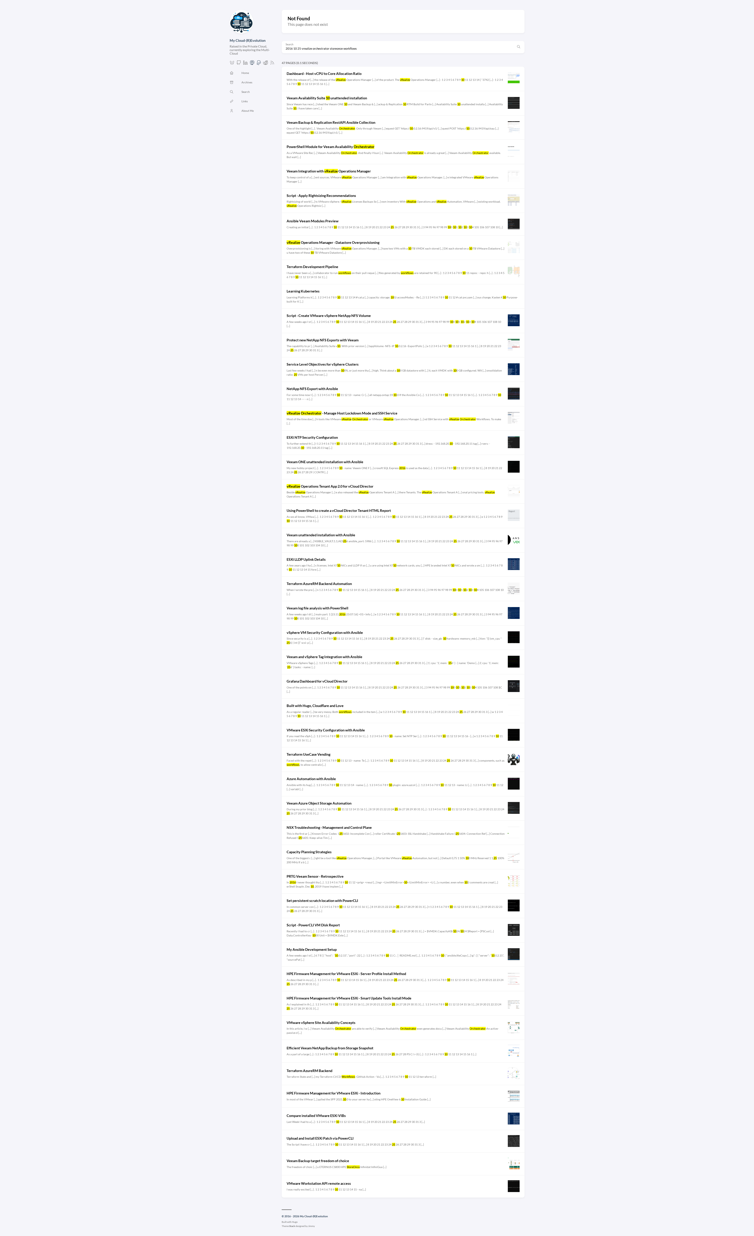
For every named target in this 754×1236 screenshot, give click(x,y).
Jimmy (311, 1226)
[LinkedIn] (245, 64)
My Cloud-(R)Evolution (248, 40)
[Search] (519, 47)
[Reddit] (265, 64)
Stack (292, 1226)
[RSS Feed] (272, 64)
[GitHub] (238, 64)
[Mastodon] (252, 64)
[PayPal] (258, 64)
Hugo (295, 1221)
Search (289, 44)
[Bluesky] (232, 64)
